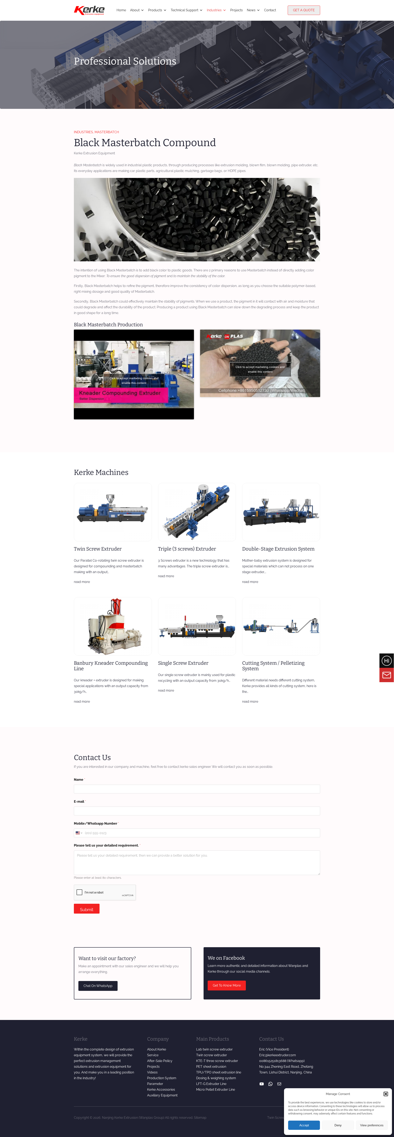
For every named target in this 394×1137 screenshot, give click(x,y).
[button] (386, 1094)
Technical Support (184, 10)
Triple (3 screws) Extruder (187, 549)
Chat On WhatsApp (98, 986)
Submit (86, 909)
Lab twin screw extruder (214, 1049)
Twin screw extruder (211, 1055)
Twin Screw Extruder (98, 549)
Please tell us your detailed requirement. (107, 845)
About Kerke (156, 1049)
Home (121, 10)
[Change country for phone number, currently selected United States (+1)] (79, 833)
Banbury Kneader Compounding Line (111, 665)
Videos (152, 1072)
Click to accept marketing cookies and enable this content (133, 381)
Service (152, 1055)
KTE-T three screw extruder (217, 1061)
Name (79, 780)
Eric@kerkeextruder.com (277, 1055)
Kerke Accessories (161, 1089)
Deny (338, 1125)
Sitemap (200, 1118)
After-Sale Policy (159, 1061)
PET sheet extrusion (211, 1067)
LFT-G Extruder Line (211, 1084)
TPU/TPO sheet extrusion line (218, 1072)
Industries (214, 10)
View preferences (372, 1125)
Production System (161, 1078)
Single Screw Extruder (183, 663)
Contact (270, 10)
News (251, 10)
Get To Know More (227, 985)
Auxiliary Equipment (162, 1095)
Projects (236, 10)
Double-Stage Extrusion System (278, 549)
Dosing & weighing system (216, 1078)
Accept (304, 1125)
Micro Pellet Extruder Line (215, 1089)
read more (82, 582)
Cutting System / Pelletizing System (273, 665)
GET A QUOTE (304, 10)
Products (155, 10)
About (135, 10)
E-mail (80, 802)
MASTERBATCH (107, 132)
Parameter (155, 1084)
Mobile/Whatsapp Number (96, 823)
